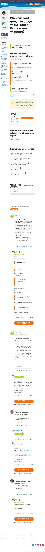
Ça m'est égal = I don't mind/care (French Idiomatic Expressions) (4, 51)
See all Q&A (14, 187)
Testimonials (3, 538)
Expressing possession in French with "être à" (4, 59)
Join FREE (37, 4)
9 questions (3, 37)
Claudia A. (17, 480)
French (12, 11)
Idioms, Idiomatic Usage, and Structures (19, 12)
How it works (4, 535)
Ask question (14, 209)
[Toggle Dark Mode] (31, 4)
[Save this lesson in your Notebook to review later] (4, 34)
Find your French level (27, 118)
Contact (32, 540)
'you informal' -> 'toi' (26, 454)
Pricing (2, 540)
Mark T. (17, 332)
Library (17, 11)
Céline (15, 375)
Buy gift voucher (19, 537)
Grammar (22, 11)
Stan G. (16, 215)
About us (18, 540)
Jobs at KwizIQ (34, 537)
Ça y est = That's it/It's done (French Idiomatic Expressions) (4, 76)
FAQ (2, 537)
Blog (32, 535)
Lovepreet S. (17, 430)
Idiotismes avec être (14, 139)
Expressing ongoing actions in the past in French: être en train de (4, 84)
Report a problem (4, 38)
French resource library (21, 535)
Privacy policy (4, 551)
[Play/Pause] (30, 63)
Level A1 (27, 11)
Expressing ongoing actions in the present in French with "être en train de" (4, 67)
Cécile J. (16, 251)
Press (32, 538)
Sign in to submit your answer (24, 322)
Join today (28, 326)
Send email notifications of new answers (20, 206)
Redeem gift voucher (20, 538)
